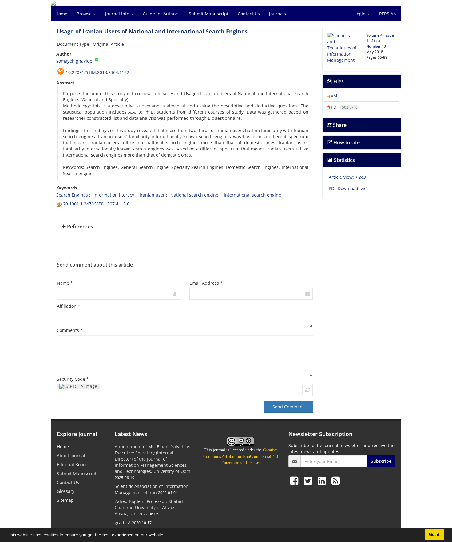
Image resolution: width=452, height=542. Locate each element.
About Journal (71, 455)
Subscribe (381, 461)
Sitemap (65, 500)
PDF (343, 107)
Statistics (344, 160)
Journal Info (117, 14)
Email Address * (206, 283)
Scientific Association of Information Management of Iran (151, 489)
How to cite (346, 142)
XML (334, 96)
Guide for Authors (161, 14)
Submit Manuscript (208, 14)
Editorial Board (72, 464)
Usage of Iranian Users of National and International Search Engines (152, 31)
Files (338, 81)
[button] (167, 535)
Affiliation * (68, 306)
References (79, 226)
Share (339, 125)
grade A (123, 522)
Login (361, 14)
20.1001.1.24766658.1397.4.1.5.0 (96, 204)
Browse (85, 14)
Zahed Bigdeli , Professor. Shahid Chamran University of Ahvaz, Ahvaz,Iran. (149, 507)
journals (277, 14)
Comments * (70, 330)
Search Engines (72, 195)
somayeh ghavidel (74, 61)
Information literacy (113, 195)
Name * (65, 283)
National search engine (194, 195)
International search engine (252, 195)
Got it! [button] (435, 534)
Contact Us (249, 14)
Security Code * (73, 379)
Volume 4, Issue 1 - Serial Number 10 (380, 41)
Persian (388, 14)
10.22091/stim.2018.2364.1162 (97, 72)
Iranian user (152, 195)
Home (61, 14)
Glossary (65, 491)
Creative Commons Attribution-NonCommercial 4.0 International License (240, 456)
